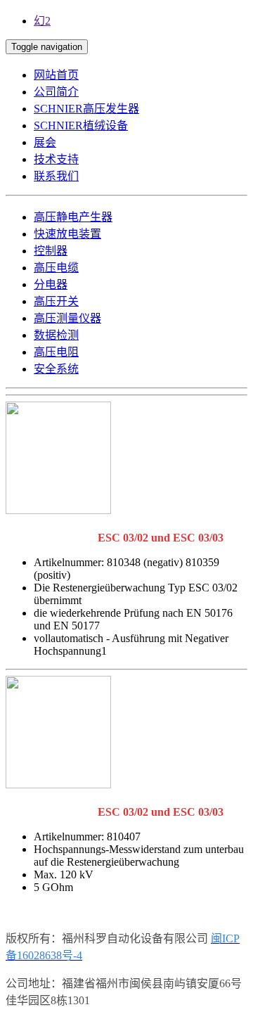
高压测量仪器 (67, 318)
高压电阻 (56, 352)
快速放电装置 (67, 234)
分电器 (50, 284)
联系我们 (56, 176)
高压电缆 (56, 268)
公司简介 (56, 92)
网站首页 (56, 75)
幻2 (42, 21)
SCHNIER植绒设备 (81, 126)
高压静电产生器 (73, 217)
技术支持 (56, 159)
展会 (45, 142)
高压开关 (56, 301)
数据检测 (56, 335)
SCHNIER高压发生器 (86, 109)
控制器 (50, 251)
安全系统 (56, 369)
